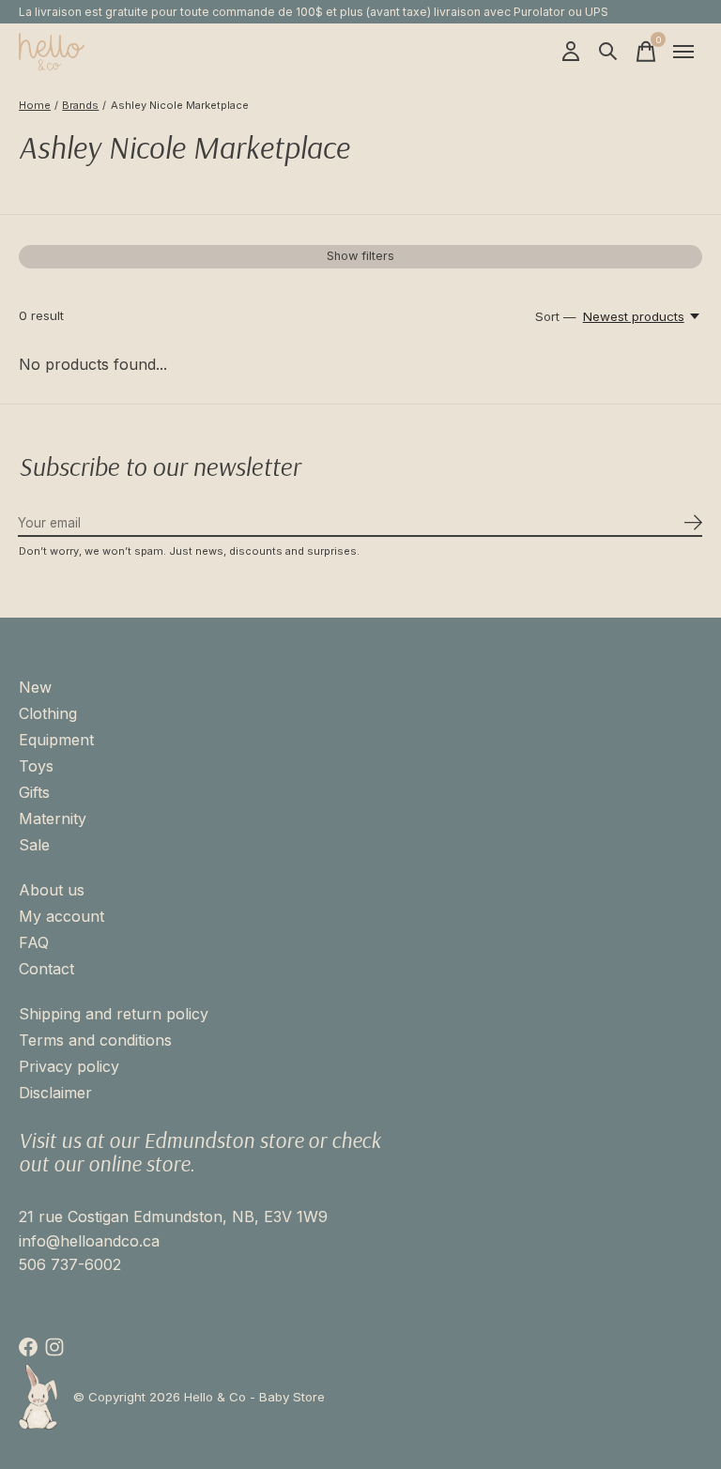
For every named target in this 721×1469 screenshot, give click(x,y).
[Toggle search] (608, 51)
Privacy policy (69, 1066)
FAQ (34, 942)
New (35, 687)
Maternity (52, 818)
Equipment (56, 739)
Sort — (555, 316)
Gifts (34, 792)
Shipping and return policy (113, 1013)
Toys (36, 766)
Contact (46, 968)
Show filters (360, 256)
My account (61, 916)
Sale (34, 844)
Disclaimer (55, 1092)
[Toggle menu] (683, 51)
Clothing (48, 713)
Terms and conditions (95, 1040)
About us (51, 889)
